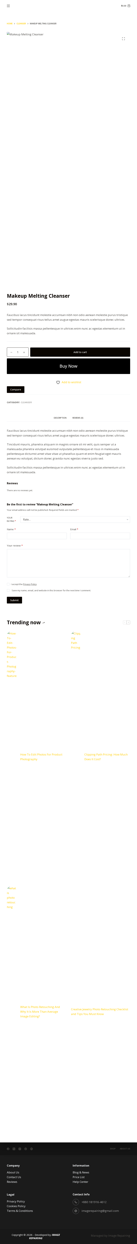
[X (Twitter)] (14, 1149)
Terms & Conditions (20, 1211)
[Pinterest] (25, 1149)
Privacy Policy (30, 584)
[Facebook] (8, 1149)
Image (112, 1235)
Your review (15, 545)
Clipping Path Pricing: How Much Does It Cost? (106, 757)
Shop (113, 1148)
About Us (125, 1148)
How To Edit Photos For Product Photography (41, 757)
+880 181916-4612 (94, 1202)
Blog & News (81, 1172)
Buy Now (68, 366)
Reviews (12, 1182)
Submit (14, 600)
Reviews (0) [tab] (78, 417)
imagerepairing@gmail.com (100, 1211)
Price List (79, 1177)
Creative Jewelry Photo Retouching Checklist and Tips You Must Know (99, 1011)
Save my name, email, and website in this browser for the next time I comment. (51, 590)
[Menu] (8, 5)
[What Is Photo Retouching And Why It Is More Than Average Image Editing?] (12, 1011)
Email (74, 529)
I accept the (24, 584)
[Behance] (31, 1149)
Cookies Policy (16, 1206)
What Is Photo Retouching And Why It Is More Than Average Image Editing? (40, 1011)
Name (11, 529)
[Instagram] (20, 1149)
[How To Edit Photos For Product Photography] (12, 757)
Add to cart (80, 352)
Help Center (80, 1182)
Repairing (123, 1235)
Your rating (11, 519)
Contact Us (14, 1177)
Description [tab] (60, 417)
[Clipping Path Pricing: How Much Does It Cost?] (76, 757)
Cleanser (26, 402)
